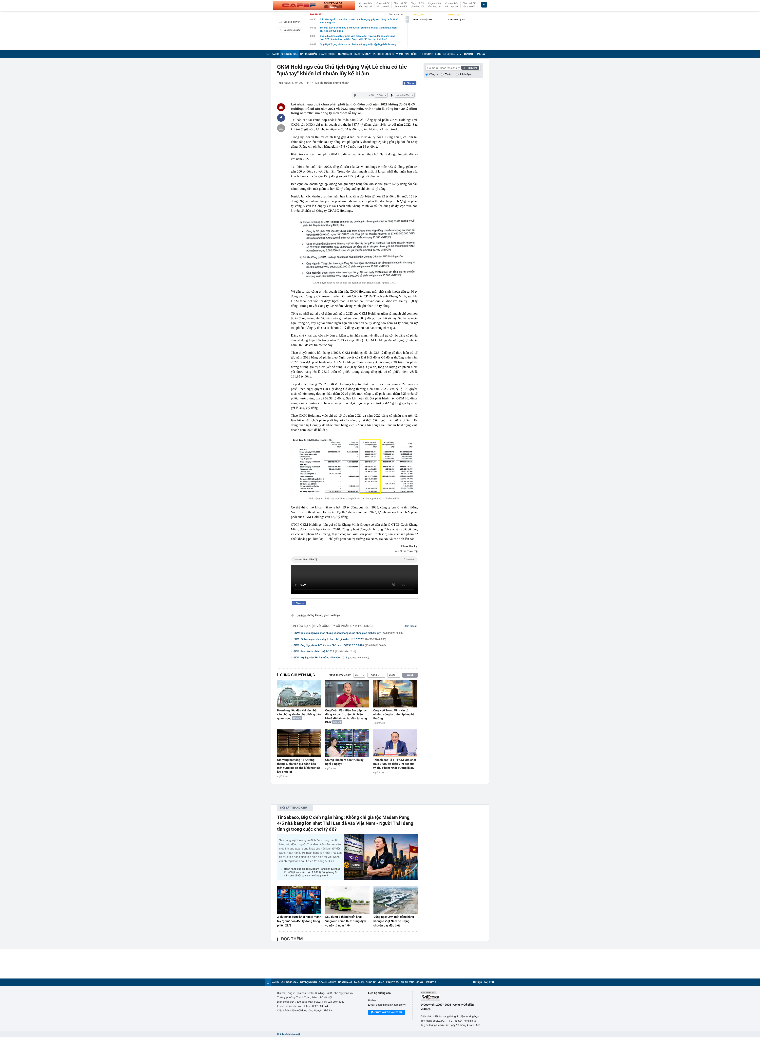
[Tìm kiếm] (470, 68)
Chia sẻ (410, 83)
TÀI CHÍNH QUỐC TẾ (383, 54)
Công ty (433, 74)
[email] (281, 128)
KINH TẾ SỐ (411, 54)
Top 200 (489, 982)
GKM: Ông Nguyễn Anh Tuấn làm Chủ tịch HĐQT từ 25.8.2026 (340, 645)
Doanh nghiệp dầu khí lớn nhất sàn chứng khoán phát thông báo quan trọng (299, 714)
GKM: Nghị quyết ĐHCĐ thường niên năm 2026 (331, 657)
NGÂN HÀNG (345, 54)
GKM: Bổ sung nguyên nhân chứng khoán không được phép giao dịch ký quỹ (348, 633)
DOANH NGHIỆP (327, 54)
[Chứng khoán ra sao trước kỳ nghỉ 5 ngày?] (347, 743)
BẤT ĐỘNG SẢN (308, 54)
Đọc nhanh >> (396, 14)
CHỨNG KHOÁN (289, 54)
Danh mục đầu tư (292, 30)
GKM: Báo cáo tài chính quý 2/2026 (325, 651)
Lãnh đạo (465, 74)
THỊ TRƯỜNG (426, 54)
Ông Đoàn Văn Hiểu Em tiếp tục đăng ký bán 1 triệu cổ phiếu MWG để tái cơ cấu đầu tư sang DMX (346, 716)
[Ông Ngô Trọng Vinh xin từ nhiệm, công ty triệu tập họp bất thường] (395, 693)
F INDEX (480, 54)
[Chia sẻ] (281, 118)
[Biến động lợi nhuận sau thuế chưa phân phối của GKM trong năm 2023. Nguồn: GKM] (354, 466)
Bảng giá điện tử (292, 22)
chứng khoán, (315, 615)
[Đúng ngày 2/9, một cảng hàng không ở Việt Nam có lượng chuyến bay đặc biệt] (395, 900)
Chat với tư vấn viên (388, 1012)
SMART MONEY (362, 54)
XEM (410, 675)
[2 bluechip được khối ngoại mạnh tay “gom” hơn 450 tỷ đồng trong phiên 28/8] (299, 900)
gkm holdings (332, 615)
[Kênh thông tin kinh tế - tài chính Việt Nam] (314, 5)
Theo (353, 559)
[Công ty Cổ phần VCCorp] (452, 996)
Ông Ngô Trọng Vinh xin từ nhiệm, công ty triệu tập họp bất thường (394, 714)
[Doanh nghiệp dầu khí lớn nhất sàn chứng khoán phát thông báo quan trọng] (299, 693)
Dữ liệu (468, 54)
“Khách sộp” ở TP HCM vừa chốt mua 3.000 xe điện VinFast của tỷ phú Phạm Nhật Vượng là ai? (394, 764)
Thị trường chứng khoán (334, 82)
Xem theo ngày (340, 675)
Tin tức (449, 74)
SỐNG (438, 54)
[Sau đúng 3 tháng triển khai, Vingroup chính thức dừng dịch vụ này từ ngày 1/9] (347, 900)
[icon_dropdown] (484, 5)
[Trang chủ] (268, 53)
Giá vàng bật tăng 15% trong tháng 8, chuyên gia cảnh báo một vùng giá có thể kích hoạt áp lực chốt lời (298, 766)
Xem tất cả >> (412, 626)
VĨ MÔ (399, 54)
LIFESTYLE (449, 54)
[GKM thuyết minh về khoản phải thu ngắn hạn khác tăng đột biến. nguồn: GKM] (354, 249)
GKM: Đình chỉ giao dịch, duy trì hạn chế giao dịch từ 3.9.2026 (340, 639)
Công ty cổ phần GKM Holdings (347, 626)
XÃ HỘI (275, 54)
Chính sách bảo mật (288, 1034)
